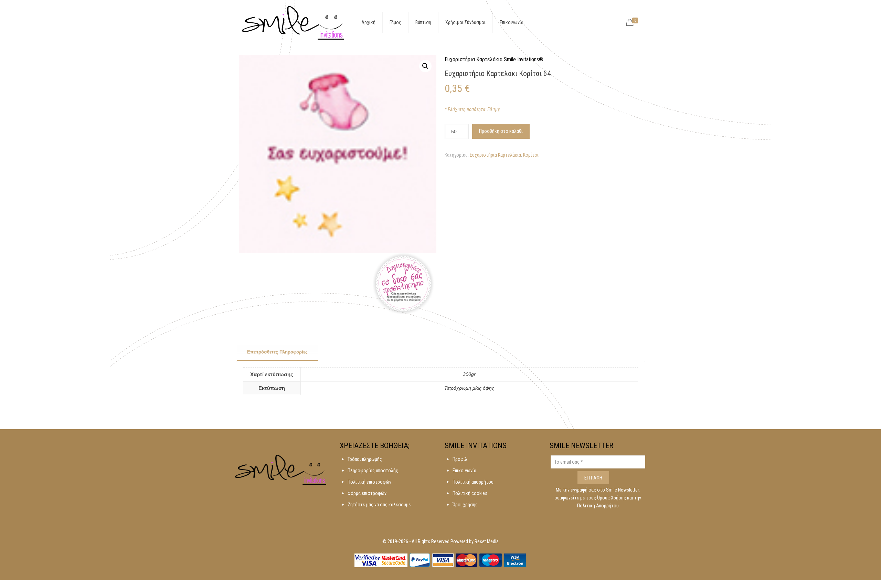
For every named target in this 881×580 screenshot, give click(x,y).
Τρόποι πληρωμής (365, 459)
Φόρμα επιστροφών (367, 493)
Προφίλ (460, 459)
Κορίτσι (531, 155)
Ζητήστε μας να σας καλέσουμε (379, 504)
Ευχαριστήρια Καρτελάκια (495, 155)
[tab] (277, 352)
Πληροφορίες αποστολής (373, 470)
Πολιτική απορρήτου (473, 482)
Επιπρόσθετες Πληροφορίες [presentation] (277, 352)
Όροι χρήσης (465, 504)
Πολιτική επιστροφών (369, 482)
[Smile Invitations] (293, 22)
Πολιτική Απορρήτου (598, 505)
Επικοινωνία (464, 470)
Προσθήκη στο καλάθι (501, 131)
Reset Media (487, 541)
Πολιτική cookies (470, 493)
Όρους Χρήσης (612, 497)
